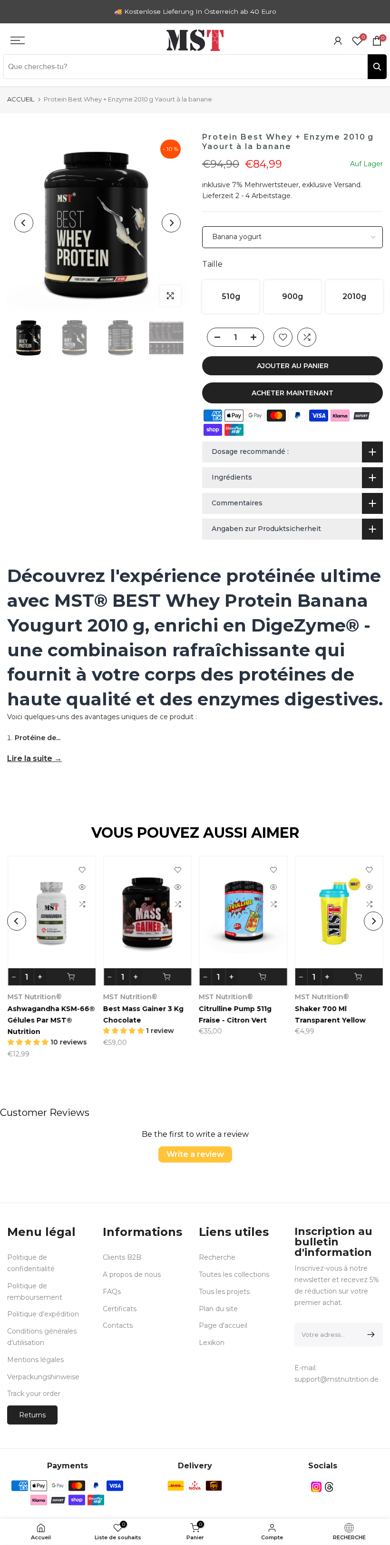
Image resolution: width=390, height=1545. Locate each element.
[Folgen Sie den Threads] (329, 1486)
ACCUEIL (20, 99)
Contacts (118, 1325)
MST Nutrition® (115, 997)
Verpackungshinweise (43, 1377)
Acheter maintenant (292, 393)
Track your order (33, 1393)
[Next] (171, 222)
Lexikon (211, 1342)
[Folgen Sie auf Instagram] (316, 1486)
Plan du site (218, 1308)
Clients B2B (122, 1257)
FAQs (112, 1291)
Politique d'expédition (43, 1314)
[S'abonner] (369, 1334)
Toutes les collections (234, 1274)
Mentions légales (35, 1359)
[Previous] (23, 222)
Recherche (217, 1257)
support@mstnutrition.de (336, 1379)
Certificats (119, 1308)
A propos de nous (132, 1274)
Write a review (195, 1154)
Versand (347, 185)
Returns (32, 1415)
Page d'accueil (223, 1325)
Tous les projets (224, 1291)
